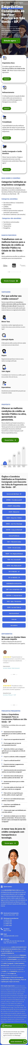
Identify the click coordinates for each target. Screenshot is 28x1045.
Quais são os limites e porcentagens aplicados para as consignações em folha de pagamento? (13, 750)
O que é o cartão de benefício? (12, 760)
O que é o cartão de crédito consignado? (15, 756)
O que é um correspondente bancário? (14, 739)
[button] (2, 266)
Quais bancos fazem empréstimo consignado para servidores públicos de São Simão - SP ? (14, 733)
